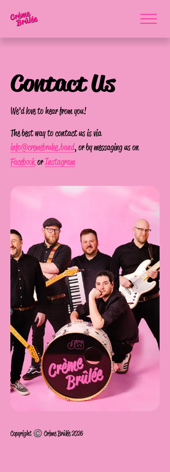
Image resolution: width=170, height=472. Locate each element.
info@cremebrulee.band (42, 146)
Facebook (22, 161)
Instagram (60, 161)
